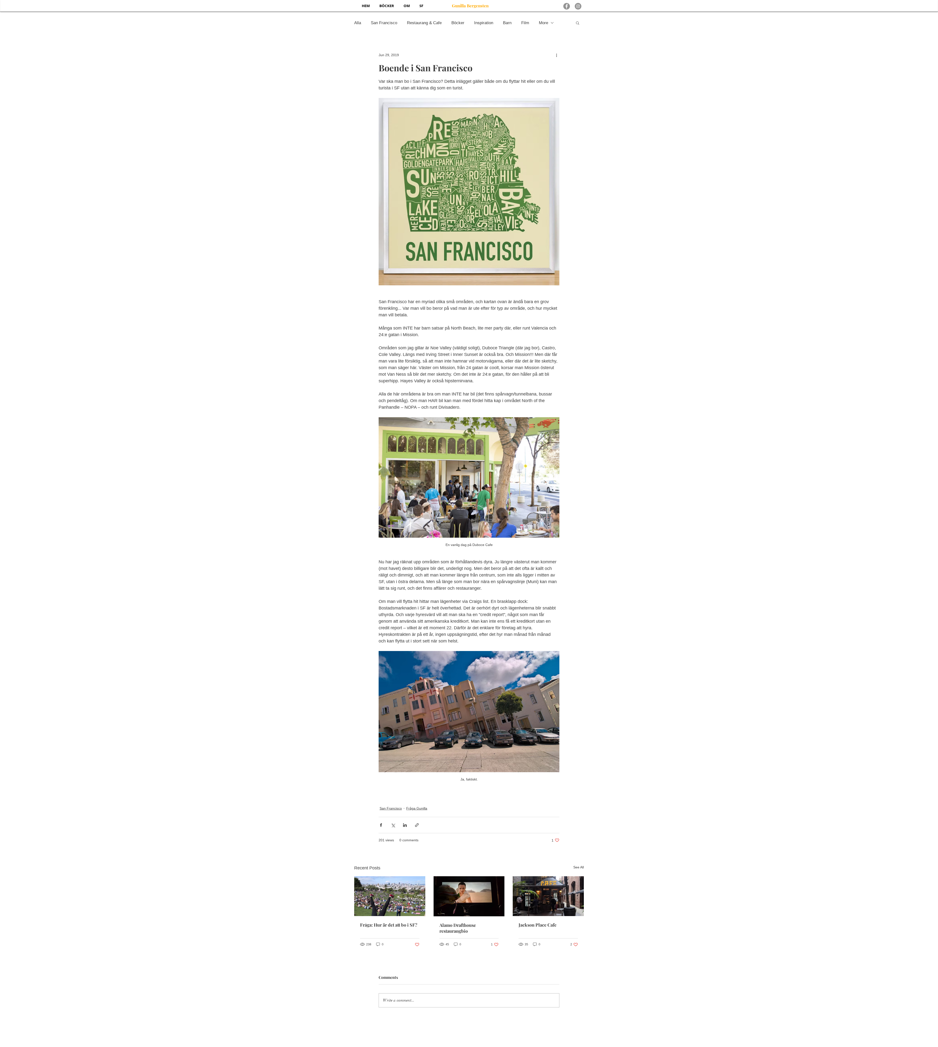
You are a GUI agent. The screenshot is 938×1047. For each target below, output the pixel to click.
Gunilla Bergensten (470, 5)
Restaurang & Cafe (424, 23)
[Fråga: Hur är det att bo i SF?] (389, 896)
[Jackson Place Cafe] (548, 896)
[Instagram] (578, 6)
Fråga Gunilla (416, 808)
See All (578, 867)
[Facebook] (566, 6)
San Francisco (384, 23)
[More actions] (556, 55)
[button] (577, 23)
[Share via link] (417, 825)
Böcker (457, 23)
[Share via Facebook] (381, 825)
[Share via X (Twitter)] (393, 825)
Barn (507, 23)
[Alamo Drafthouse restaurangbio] (469, 896)
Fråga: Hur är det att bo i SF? (388, 925)
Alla (357, 23)
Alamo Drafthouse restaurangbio (457, 928)
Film (525, 23)
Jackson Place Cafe (537, 925)
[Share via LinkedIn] (405, 825)
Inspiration (483, 23)
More (543, 23)
